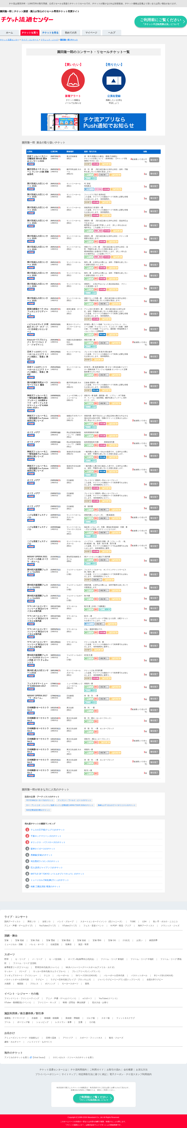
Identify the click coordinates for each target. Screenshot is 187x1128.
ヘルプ (111, 32)
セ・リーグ (20, 959)
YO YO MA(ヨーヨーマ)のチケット (39, 800)
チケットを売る (50, 32)
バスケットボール (139, 975)
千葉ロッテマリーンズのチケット (46, 836)
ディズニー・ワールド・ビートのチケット (74, 800)
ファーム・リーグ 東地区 (112, 959)
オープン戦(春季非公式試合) (81, 959)
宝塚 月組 (35, 940)
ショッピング (42, 1022)
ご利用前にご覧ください (160, 21)
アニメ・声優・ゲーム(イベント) (61, 998)
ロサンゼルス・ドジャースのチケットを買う (73, 1057)
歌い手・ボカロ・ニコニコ (165, 921)
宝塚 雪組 (50, 940)
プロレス (34, 983)
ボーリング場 (23, 1022)
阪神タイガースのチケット (43, 849)
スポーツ (9, 954)
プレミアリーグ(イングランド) (86, 971)
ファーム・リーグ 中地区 (142, 959)
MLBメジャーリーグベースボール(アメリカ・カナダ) (90, 967)
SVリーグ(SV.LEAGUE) (86, 975)
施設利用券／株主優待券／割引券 (24, 1013)
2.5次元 (126, 940)
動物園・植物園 (51, 1018)
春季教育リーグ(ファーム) (16, 967)
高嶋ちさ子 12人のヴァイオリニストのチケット (116, 805)
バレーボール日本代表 (114, 975)
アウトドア (68, 1038)
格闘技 (20, 983)
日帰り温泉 (51, 1038)
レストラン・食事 (63, 1022)
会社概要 (128, 1069)
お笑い (139, 940)
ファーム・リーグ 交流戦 (24, 963)
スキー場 (105, 1018)
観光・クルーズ (116, 1038)
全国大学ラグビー (155, 979)
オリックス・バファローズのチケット (48, 842)
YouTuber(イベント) (108, 998)
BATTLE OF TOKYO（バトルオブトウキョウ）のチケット (57, 874)
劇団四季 (153, 940)
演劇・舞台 (11, 935)
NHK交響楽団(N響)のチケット (38, 810)
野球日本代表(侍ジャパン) (47, 967)
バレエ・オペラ (37, 944)
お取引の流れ (114, 1069)
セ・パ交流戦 (55, 959)
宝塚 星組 (66, 940)
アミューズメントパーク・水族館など (21, 1038)
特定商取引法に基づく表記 (93, 1074)
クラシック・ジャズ (170, 925)
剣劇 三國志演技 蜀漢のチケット (45, 886)
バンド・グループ (65, 921)
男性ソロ (31, 921)
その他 (92, 1022)
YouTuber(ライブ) (47, 925)
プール (7, 1022)
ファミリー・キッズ (47, 1002)
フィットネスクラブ (125, 1018)
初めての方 (71, 32)
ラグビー (40, 979)
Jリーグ (22, 971)
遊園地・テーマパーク (14, 1018)
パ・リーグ (37, 959)
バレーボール (63, 975)
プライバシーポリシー (47, 1074)
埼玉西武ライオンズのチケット (45, 861)
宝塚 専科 (97, 940)
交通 (80, 1022)
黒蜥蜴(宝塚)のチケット (42, 855)
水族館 (35, 1018)
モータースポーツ (70, 983)
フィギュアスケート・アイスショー (20, 975)
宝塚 (6, 940)
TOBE (133, 921)
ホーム (9, 32)
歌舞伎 (68, 944)
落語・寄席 (83, 944)
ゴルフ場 (90, 1018)
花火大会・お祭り (100, 1002)
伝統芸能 (55, 944)
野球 (6, 959)
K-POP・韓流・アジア (121, 925)
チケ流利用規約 (78, 1069)
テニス (47, 975)
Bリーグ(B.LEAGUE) (163, 975)
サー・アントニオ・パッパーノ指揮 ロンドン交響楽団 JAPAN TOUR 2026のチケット (59, 805)
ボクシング (50, 983)
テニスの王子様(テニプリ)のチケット (48, 830)
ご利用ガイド (97, 1069)
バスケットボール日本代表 (16, 979)
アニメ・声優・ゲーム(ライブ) (18, 925)
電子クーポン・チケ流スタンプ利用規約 (131, 1074)
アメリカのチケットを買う (16, 1057)
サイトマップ (69, 1074)
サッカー (8, 971)
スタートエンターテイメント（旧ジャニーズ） (101, 921)
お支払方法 (142, 1069)
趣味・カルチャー (12, 1042)
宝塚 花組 (19, 940)
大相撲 (7, 983)
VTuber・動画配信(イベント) (17, 1002)
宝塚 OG (112, 940)
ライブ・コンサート (16, 916)
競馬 (87, 983)
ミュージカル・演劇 (13, 944)
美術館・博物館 (72, 1018)
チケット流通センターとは (53, 1069)
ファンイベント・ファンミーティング (21, 998)
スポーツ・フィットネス (91, 1038)
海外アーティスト (146, 925)
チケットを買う (30, 32)
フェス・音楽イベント (93, 925)
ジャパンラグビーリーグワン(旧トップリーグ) (119, 979)
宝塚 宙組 (81, 940)
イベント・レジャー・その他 (21, 993)
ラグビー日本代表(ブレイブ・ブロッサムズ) (71, 979)
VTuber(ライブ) (69, 925)
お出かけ (9, 1033)
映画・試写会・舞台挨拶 (74, 1002)
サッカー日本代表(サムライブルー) (49, 971)
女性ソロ (46, 921)
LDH (144, 921)
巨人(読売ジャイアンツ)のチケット (47, 867)
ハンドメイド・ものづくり (39, 1042)
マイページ (91, 32)
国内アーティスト (12, 921)
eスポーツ (87, 998)
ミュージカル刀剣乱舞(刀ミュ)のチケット (50, 880)
